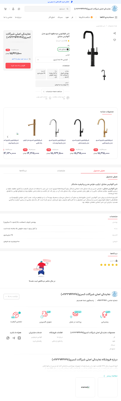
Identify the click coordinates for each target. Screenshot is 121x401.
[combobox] (52, 60)
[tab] (99, 171)
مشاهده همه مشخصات (54, 92)
